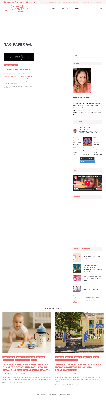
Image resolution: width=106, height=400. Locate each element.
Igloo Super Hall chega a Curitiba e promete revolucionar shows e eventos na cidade (93, 268)
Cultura (69, 357)
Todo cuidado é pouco (18, 69)
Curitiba (78, 357)
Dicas (96, 357)
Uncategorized (10, 65)
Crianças (30, 357)
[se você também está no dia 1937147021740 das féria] (87, 141)
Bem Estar (20, 357)
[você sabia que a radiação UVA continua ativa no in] (77, 141)
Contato (64, 8)
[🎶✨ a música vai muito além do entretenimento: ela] (97, 141)
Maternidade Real (22, 360)
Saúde (34, 360)
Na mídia (76, 8)
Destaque (40, 357)
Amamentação (9, 357)
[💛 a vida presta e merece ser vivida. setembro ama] (77, 151)
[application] (87, 183)
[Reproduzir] (76, 189)
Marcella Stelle (10, 73)
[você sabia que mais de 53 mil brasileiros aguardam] (87, 151)
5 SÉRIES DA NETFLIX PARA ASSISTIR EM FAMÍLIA (92, 299)
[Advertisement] (53, 29)
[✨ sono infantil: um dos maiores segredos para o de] (97, 151)
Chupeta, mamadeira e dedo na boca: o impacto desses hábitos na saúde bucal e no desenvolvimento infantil (26, 367)
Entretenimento (62, 360)
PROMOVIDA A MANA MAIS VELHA (92, 257)
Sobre (53, 8)
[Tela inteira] (100, 189)
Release (74, 360)
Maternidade (8, 360)
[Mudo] (98, 189)
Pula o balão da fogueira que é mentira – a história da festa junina (93, 278)
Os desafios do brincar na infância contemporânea (91, 288)
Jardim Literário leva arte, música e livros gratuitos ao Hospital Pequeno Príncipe (78, 367)
